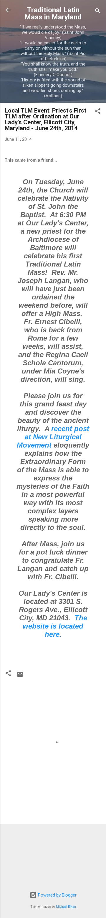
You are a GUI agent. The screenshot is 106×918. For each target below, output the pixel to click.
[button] (97, 112)
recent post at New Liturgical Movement (53, 437)
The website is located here (55, 626)
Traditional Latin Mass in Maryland (53, 13)
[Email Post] (20, 676)
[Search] (97, 12)
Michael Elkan (66, 907)
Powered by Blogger (57, 895)
